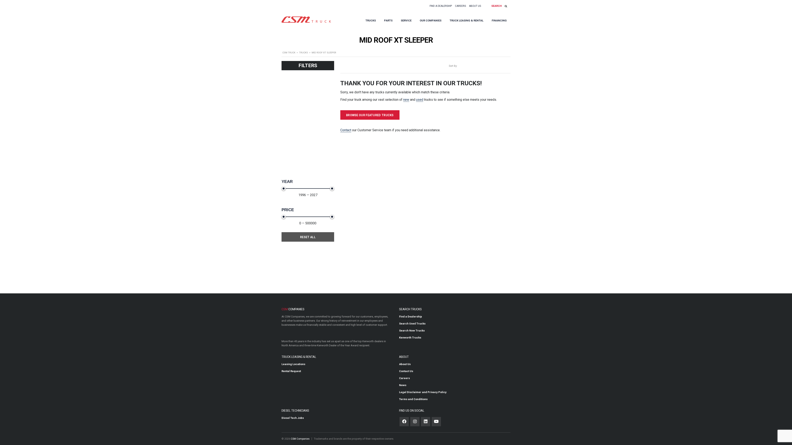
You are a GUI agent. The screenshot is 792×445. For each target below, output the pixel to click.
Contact (345, 130)
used (419, 100)
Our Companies (430, 20)
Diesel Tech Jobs (293, 417)
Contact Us (406, 371)
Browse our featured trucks (370, 115)
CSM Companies (300, 438)
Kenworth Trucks (410, 337)
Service (406, 20)
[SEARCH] (506, 6)
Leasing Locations (293, 364)
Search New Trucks (412, 330)
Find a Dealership (441, 6)
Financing (499, 20)
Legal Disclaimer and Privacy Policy (423, 392)
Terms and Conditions (413, 399)
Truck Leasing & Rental (466, 20)
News (402, 385)
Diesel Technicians (295, 410)
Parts (388, 20)
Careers (460, 6)
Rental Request (291, 371)
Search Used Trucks (412, 323)
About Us (475, 6)
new (406, 100)
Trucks (370, 20)
